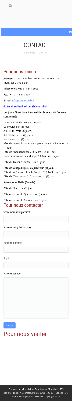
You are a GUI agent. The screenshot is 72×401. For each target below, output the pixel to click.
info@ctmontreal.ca (23, 100)
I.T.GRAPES (38, 396)
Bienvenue (29, 52)
